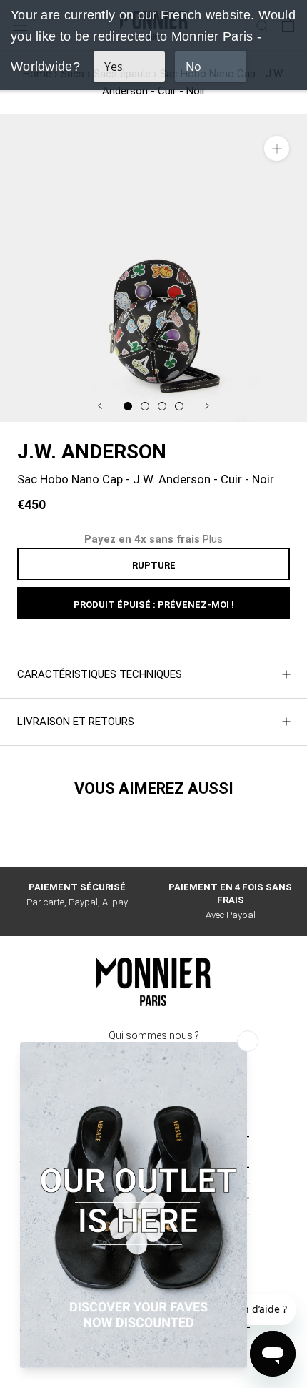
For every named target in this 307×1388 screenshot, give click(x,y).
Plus (213, 539)
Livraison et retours (75, 721)
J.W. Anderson (91, 451)
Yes (113, 66)
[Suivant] (207, 406)
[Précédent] (100, 406)
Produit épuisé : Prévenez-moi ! (154, 604)
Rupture (154, 565)
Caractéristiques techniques (99, 674)
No (193, 66)
